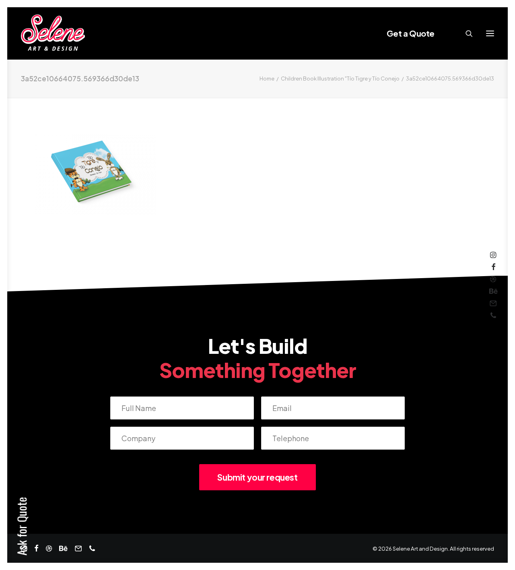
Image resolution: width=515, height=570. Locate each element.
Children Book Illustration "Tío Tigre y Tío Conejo (340, 78)
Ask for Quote (21, 526)
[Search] (465, 33)
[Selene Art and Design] (53, 33)
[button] (490, 33)
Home (267, 78)
